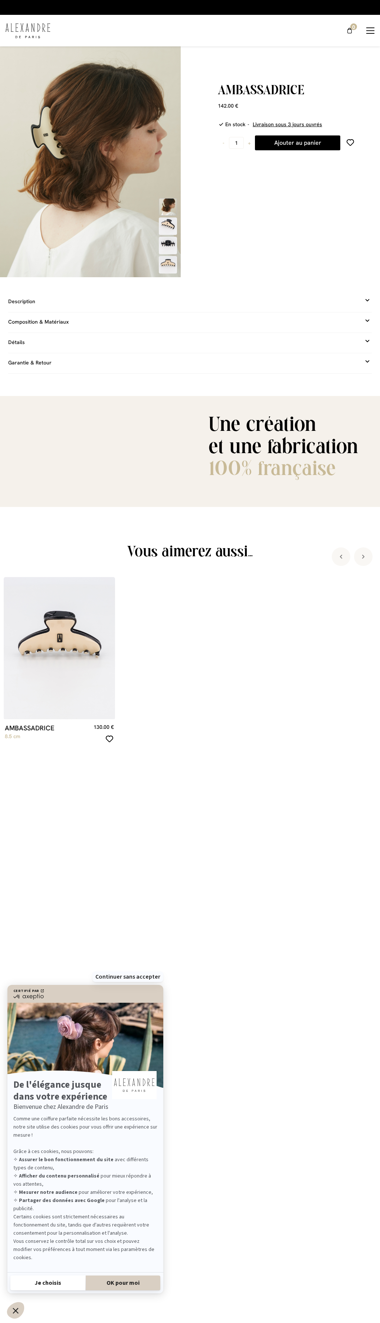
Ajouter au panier (297, 143)
